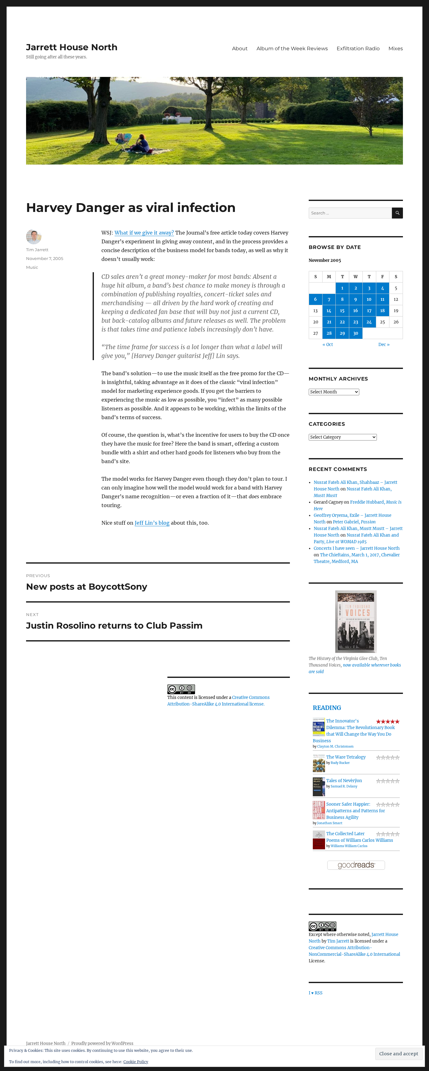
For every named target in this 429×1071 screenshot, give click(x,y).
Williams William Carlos (349, 846)
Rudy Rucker (340, 763)
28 (329, 333)
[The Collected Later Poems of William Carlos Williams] (319, 839)
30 (355, 333)
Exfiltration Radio (358, 48)
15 (342, 310)
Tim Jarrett (37, 249)
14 (329, 310)
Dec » (384, 344)
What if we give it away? (144, 233)
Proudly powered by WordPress (102, 1043)
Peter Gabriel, (354, 522)
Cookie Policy (135, 1061)
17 (369, 310)
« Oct (328, 344)
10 (369, 299)
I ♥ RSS (316, 993)
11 (382, 299)
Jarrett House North (71, 47)
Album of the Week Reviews (292, 48)
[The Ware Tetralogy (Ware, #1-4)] (319, 762)
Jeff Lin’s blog (152, 523)
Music (32, 267)
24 (369, 322)
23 (355, 322)
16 (355, 310)
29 (342, 333)
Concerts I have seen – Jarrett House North (357, 548)
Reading (327, 707)
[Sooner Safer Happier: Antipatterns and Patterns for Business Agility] (319, 810)
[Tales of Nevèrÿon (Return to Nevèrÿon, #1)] (319, 786)
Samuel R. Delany (344, 786)
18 (382, 310)
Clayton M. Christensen (335, 746)
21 (329, 322)
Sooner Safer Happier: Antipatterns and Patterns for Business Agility (355, 811)
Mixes (395, 48)
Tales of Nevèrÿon (344, 780)
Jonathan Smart (329, 823)
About (240, 48)
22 (342, 322)
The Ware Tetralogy (346, 757)
